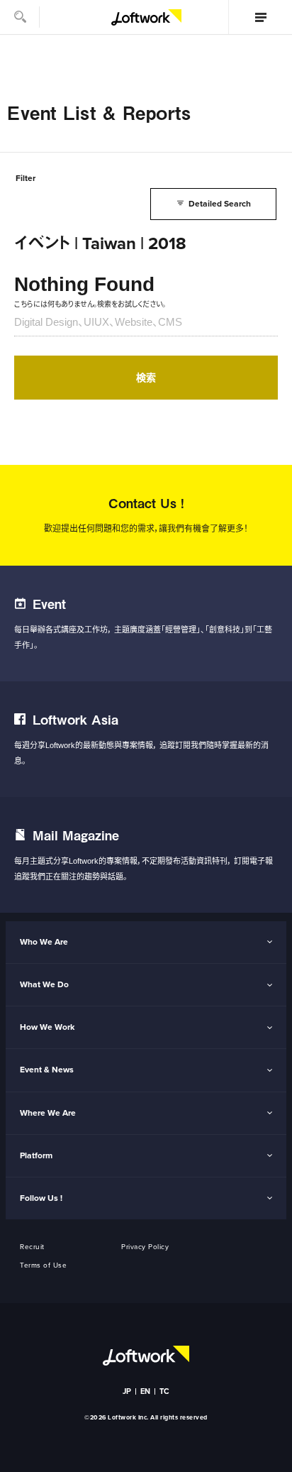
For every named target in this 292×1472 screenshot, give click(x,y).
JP (127, 1391)
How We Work (47, 1027)
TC (164, 1391)
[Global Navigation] (260, 17)
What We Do (44, 984)
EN (145, 1391)
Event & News (47, 1070)
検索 (146, 377)
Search (20, 17)
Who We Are (44, 942)
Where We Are (48, 1113)
